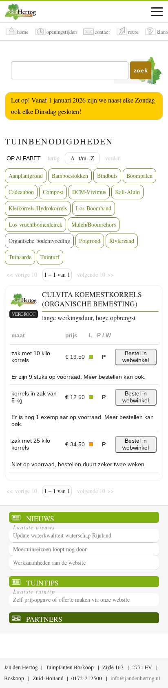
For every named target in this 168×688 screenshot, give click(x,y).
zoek (141, 70)
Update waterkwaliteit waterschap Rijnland (62, 535)
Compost (53, 192)
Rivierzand (121, 241)
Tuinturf (50, 257)
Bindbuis (107, 175)
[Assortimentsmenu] (157, 11)
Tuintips (42, 582)
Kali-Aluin (127, 192)
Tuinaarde (20, 257)
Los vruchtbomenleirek (35, 224)
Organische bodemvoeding (39, 241)
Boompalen (139, 175)
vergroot (23, 314)
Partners (44, 618)
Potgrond (89, 241)
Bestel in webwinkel (135, 356)
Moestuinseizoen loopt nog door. (50, 549)
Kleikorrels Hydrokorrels (38, 208)
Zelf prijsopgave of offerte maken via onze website (71, 599)
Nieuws (40, 518)
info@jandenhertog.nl (135, 678)
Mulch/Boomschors (93, 224)
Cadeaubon (21, 192)
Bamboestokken (70, 175)
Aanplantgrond (26, 175)
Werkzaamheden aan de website (49, 562)
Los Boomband (93, 208)
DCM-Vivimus (89, 192)
